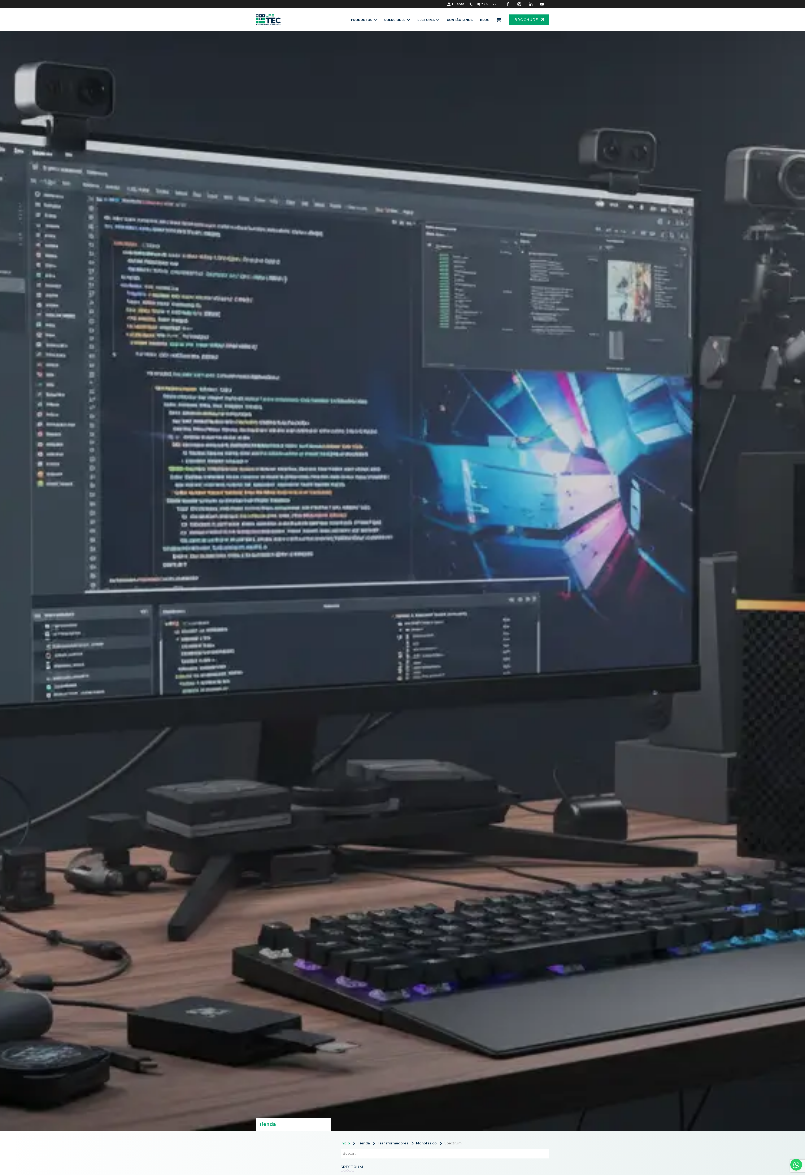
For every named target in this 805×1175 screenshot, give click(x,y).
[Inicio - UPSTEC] (269, 19)
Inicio (345, 1143)
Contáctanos (460, 20)
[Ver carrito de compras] (499, 21)
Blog (484, 20)
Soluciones (394, 20)
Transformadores (393, 1143)
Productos (361, 20)
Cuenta (458, 4)
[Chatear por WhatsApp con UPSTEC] (796, 1166)
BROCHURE (526, 20)
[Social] (510, 4)
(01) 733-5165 (485, 4)
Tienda (364, 1143)
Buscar (538, 1154)
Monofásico (426, 1143)
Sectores (426, 20)
